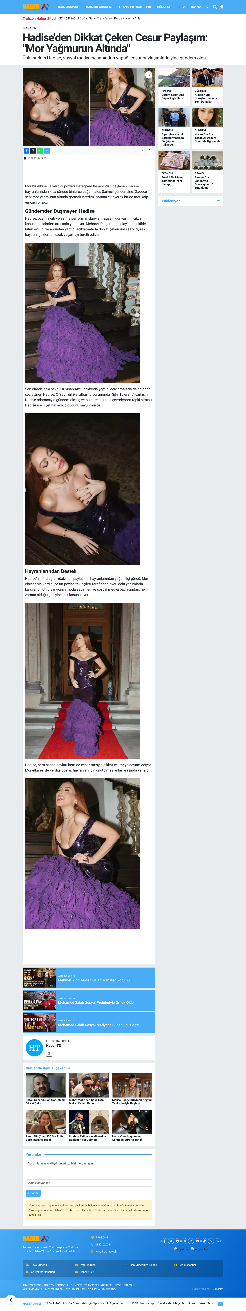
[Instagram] (184, 1241)
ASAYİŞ (199, 173)
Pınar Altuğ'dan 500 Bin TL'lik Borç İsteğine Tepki (44, 1138)
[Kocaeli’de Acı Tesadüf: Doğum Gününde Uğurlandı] (207, 117)
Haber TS (53, 1045)
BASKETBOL (109, 1289)
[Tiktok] (204, 1241)
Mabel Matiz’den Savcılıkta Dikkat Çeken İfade (86, 1101)
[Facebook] (164, 1241)
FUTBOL (166, 90)
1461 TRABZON (54, 1289)
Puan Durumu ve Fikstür (143, 1265)
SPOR (118, 1285)
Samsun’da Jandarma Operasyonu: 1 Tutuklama (204, 183)
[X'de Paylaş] (33, 151)
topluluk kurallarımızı (60, 1205)
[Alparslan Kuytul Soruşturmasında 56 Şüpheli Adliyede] (174, 117)
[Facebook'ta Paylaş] (26, 151)
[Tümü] (218, 201)
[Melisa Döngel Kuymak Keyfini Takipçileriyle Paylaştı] (132, 1085)
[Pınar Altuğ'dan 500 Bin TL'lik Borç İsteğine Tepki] (46, 1121)
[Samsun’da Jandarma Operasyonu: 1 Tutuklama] (207, 160)
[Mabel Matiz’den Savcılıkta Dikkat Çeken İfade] (89, 1085)
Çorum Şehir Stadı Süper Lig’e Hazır (173, 96)
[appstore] (181, 1249)
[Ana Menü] (220, 7)
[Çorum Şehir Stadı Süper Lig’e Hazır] (174, 77)
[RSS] (218, 1241)
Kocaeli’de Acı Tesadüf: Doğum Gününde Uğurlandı (207, 138)
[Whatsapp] (211, 1241)
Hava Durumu (39, 1265)
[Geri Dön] (10, 1300)
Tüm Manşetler (187, 1265)
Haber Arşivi (87, 1272)
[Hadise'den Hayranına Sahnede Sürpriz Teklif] (132, 1121)
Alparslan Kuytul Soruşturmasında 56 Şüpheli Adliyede (173, 140)
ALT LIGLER (72, 1289)
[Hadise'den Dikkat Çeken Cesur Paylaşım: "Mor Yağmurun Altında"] (89, 107)
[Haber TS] (34, 1047)
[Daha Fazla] (47, 151)
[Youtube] (198, 1241)
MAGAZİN (29, 28)
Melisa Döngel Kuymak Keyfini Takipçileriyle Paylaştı (132, 1101)
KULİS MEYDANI (33, 1289)
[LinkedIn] (191, 1241)
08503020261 (103, 1244)
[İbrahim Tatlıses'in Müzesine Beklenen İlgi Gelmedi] (89, 1121)
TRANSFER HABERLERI (135, 7)
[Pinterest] (178, 1241)
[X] (171, 1241)
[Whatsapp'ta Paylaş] (40, 151)
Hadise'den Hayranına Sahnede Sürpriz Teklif (127, 1138)
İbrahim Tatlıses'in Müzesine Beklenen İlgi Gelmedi (87, 1138)
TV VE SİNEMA (91, 1289)
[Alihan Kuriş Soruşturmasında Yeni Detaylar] (207, 77)
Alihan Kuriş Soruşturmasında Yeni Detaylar (206, 98)
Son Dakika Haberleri (42, 1272)
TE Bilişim (217, 1288)
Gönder (33, 1193)
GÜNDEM (163, 7)
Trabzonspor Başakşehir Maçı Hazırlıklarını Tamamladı (176, 1303)
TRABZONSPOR (67, 7)
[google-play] (199, 1249)
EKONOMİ (167, 173)
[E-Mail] (49, 1054)
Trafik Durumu (87, 1265)
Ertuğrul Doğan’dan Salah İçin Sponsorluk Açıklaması (88, 1303)
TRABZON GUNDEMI (98, 7)
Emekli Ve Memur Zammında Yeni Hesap (173, 181)
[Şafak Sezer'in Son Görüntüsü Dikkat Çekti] (46, 1085)
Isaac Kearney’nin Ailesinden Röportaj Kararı (93, 18)
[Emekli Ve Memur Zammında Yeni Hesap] (174, 160)
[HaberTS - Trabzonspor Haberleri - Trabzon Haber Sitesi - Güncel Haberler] (36, 6)
